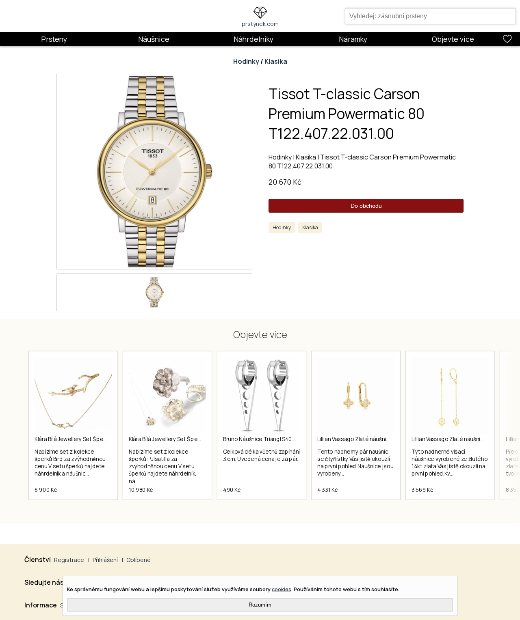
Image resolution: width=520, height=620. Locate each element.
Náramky (353, 39)
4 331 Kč (327, 489)
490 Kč (232, 489)
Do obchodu (366, 205)
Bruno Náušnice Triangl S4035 (260, 439)
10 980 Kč (141, 489)
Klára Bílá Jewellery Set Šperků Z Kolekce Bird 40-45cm (103, 439)
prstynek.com (260, 24)
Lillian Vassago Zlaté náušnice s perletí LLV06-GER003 (385, 439)
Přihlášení (105, 560)
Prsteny (54, 39)
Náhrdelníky (253, 39)
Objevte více (453, 39)
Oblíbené (138, 560)
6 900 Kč (46, 489)
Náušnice (153, 39)
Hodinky (246, 61)
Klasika (275, 61)
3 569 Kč (422, 489)
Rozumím (260, 605)
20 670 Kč (285, 182)
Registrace (69, 560)
